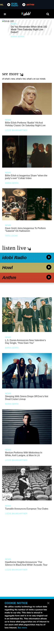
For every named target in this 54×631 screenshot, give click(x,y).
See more (22, 627)
